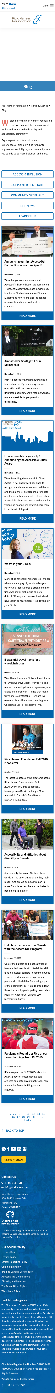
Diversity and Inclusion (13, 1281)
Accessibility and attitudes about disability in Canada (25, 856)
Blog (3, 110)
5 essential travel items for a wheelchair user (22, 661)
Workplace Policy (10, 1291)
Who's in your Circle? (17, 564)
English (5, 3)
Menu (46, 5)
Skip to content (8, 8)
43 (33, 1113)
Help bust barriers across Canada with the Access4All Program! (25, 947)
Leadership (27, 216)
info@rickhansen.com (16, 1187)
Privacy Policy (8, 1256)
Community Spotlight (27, 195)
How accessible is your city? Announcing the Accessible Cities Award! (25, 459)
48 (23, 1116)
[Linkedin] (19, 1148)
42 (28, 1113)
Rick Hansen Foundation (14, 105)
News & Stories (39, 105)
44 (38, 1113)
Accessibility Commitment (15, 1276)
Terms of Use (8, 1251)
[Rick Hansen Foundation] (27, 19)
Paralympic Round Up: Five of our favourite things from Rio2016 (25, 1055)
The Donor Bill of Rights (14, 1286)
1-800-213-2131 (13, 1182)
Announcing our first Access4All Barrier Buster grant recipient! (24, 263)
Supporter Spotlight (27, 185)
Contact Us (8, 1176)
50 (33, 1116)
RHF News (27, 206)
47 (18, 1116)
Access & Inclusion (27, 174)
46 (13, 1116)
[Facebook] (8, 1148)
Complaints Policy (11, 1266)
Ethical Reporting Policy (14, 1261)
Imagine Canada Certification (17, 1271)
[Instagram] (24, 1148)
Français (12, 3)
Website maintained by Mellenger (17, 1378)
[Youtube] (13, 1148)
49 (28, 1116)
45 (43, 1113)
